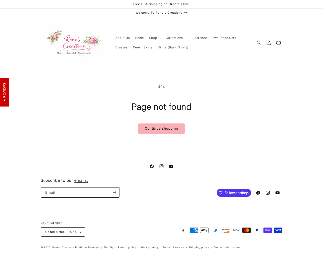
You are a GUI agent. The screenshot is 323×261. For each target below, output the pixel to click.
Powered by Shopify (101, 247)
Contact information (227, 247)
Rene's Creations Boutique (69, 247)
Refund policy (127, 247)
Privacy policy (149, 247)
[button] (155, 37)
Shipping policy (199, 247)
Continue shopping (161, 128)
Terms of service (173, 247)
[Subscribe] (115, 192)
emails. (81, 180)
